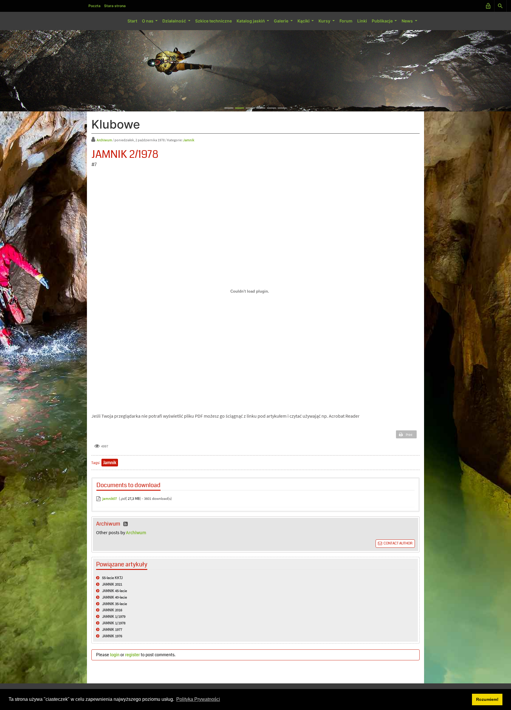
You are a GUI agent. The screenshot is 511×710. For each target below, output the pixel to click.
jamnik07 (109, 498)
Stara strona (115, 6)
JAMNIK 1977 (112, 629)
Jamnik (188, 140)
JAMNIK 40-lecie (114, 597)
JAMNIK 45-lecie (114, 590)
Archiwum (105, 140)
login (114, 655)
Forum (345, 20)
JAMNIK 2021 (112, 584)
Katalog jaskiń (251, 20)
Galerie (281, 20)
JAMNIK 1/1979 (113, 616)
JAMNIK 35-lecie (114, 603)
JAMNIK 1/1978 (113, 622)
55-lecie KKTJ (112, 577)
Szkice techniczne (213, 20)
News (408, 20)
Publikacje (383, 20)
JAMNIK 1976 (112, 635)
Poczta (94, 6)
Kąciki (304, 20)
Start (132, 20)
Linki (362, 20)
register (132, 655)
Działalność (174, 20)
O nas (148, 20)
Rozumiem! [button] (487, 699)
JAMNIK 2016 (112, 609)
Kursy (324, 20)
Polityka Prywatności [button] (198, 699)
